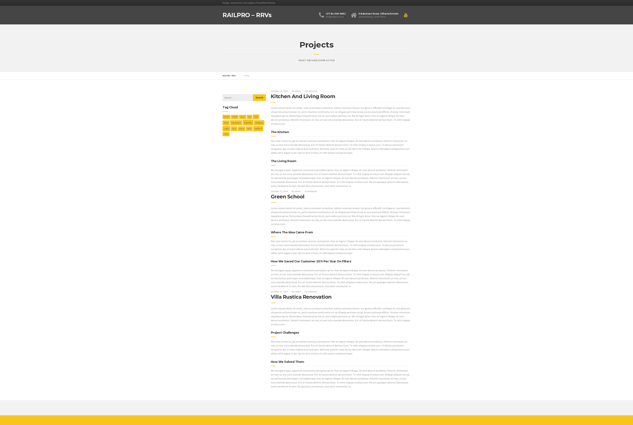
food (226, 122)
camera (226, 117)
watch (226, 134)
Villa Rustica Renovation (301, 297)
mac (234, 128)
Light (226, 128)
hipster (248, 122)
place (241, 128)
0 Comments (311, 91)
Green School (287, 197)
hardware (236, 122)
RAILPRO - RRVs (229, 75)
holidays (259, 122)
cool (249, 117)
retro (249, 128)
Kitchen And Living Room (303, 96)
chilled (234, 117)
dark (256, 116)
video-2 (258, 128)
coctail (242, 117)
